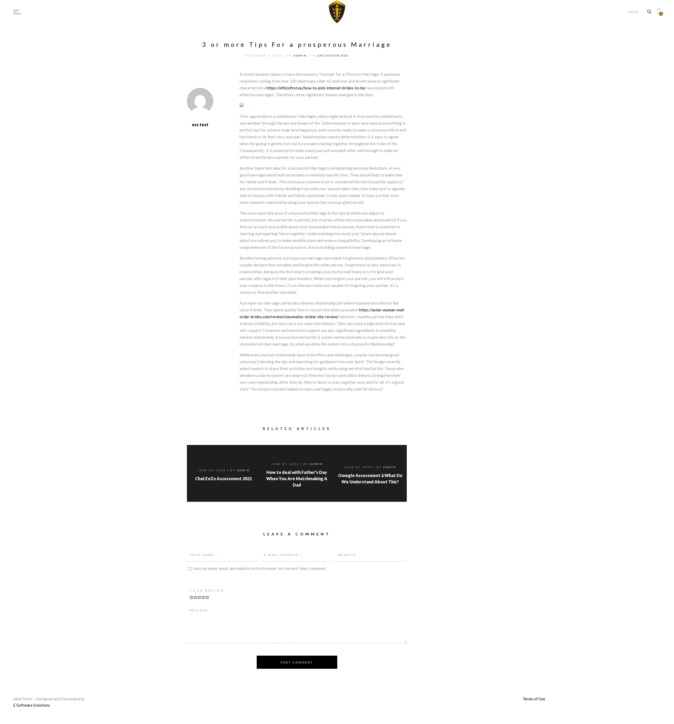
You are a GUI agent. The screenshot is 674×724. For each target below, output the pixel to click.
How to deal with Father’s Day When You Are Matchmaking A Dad (296, 478)
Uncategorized (333, 55)
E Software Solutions (31, 705)
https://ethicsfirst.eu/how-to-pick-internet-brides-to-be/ (316, 87)
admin (301, 55)
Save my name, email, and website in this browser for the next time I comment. (259, 568)
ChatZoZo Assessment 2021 (223, 478)
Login (633, 11)
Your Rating (207, 591)
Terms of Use (534, 698)
